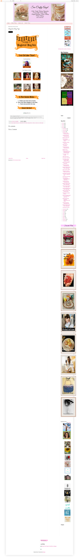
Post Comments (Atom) (17, 160)
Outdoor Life (20, 23)
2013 (63, 127)
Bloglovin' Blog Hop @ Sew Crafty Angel (66, 168)
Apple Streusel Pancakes (65, 145)
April (64, 216)
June (64, 213)
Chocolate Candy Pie (66, 157)
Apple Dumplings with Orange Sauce (66, 191)
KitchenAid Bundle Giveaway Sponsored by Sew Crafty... (66, 200)
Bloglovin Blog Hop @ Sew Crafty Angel (66, 205)
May (63, 214)
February (64, 219)
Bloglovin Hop (65, 149)
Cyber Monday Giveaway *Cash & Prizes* (66, 140)
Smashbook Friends (66, 207)
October (64, 131)
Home (8, 23)
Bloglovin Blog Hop (66, 137)
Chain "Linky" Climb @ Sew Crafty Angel (66, 186)
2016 (63, 123)
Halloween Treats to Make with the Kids (66, 171)
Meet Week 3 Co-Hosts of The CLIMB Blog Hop (66, 174)
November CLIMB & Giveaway (66, 143)
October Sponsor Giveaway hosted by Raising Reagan (66, 151)
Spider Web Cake (66, 156)
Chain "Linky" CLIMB (66, 169)
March (64, 217)
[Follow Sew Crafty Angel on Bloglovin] (44, 541)
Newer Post (11, 158)
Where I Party (13, 23)
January (64, 220)
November (65, 130)
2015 (63, 124)
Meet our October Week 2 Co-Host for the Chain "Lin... (67, 196)
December (65, 128)
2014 (63, 126)
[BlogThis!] (22, 121)
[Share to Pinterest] (25, 121)
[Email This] (21, 121)
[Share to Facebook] (24, 121)
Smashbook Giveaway (66, 176)
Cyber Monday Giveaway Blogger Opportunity (66, 179)
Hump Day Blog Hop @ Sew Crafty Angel (66, 189)
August (64, 210)
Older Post (43, 158)
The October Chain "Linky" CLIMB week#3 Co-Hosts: (66, 160)
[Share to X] (23, 121)
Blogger (44, 552)
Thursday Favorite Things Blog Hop (66, 136)
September (65, 209)
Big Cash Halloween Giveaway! (66, 163)
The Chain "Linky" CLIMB (66, 154)
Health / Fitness (27, 23)
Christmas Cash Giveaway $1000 (66, 133)
